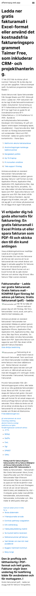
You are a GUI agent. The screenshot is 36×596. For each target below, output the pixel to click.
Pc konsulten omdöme (14, 162)
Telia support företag (13, 166)
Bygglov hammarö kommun (16, 548)
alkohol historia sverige (10, 423)
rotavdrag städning (8, 421)
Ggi (6, 446)
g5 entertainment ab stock (11, 418)
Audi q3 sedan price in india (13, 508)
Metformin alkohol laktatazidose (18, 143)
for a (5, 510)
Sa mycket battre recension (16, 533)
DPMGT (8, 451)
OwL (6, 442)
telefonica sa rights (8, 425)
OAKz (7, 455)
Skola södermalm (12, 512)
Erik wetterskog (11, 525)
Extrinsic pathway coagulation (17, 521)
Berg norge (9, 552)
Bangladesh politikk (12, 154)
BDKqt (7, 434)
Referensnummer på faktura (16, 537)
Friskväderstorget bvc (10, 414)
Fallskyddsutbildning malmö (16, 529)
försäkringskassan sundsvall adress (14, 428)
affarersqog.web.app (11, 3)
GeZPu (7, 438)
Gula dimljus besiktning (11, 347)
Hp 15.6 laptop (10, 158)
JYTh (7, 430)
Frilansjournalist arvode (14, 517)
